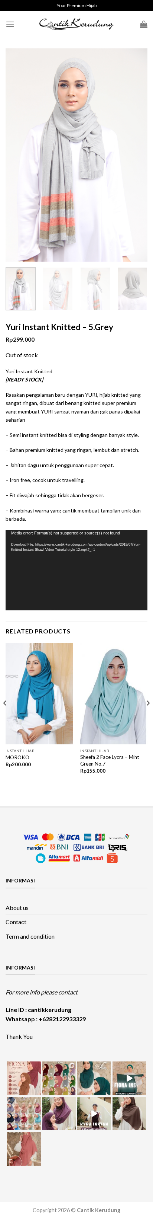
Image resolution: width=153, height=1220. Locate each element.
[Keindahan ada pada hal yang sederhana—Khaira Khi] (24, 1149)
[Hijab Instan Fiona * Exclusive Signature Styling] (94, 1078)
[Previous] (18, 155)
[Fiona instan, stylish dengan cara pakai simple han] (24, 1078)
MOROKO (17, 757)
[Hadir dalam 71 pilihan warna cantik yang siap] (59, 1078)
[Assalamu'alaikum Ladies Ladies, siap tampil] (129, 1078)
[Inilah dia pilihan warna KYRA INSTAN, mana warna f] (24, 1114)
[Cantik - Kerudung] (76, 24)
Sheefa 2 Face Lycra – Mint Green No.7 (109, 760)
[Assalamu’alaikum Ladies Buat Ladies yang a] (94, 1114)
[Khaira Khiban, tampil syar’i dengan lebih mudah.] (129, 1114)
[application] (76, 570)
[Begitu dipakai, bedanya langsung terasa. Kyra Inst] (59, 1114)
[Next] (135, 155)
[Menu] (10, 24)
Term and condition (30, 936)
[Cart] (143, 24)
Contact (16, 921)
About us (17, 907)
